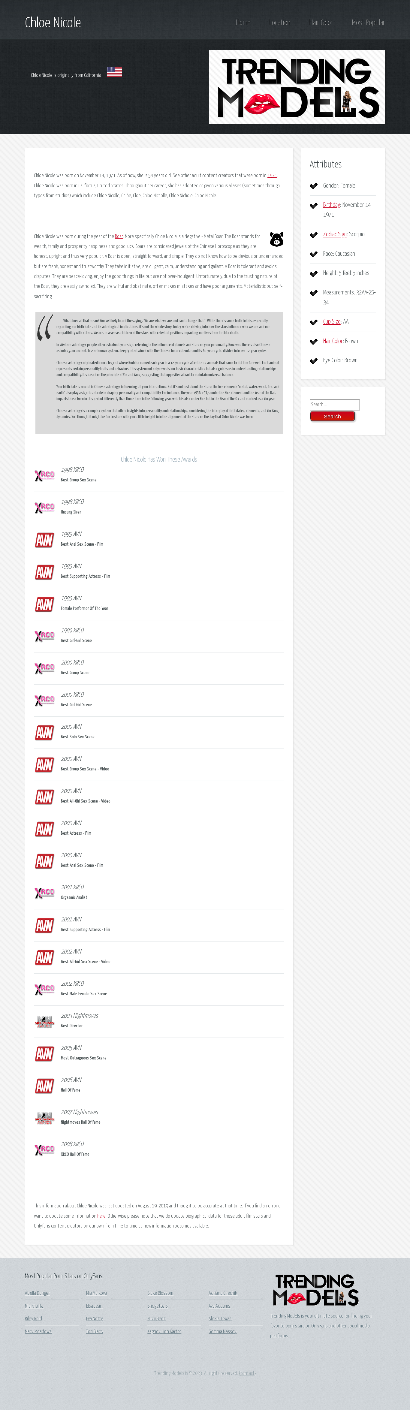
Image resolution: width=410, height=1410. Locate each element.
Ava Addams (219, 1306)
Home (243, 22)
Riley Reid (33, 1318)
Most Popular (368, 22)
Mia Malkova (96, 1293)
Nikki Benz (156, 1318)
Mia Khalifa (34, 1306)
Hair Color (321, 22)
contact (247, 1373)
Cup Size (332, 322)
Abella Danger (37, 1293)
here (101, 1216)
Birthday (331, 205)
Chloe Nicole (53, 23)
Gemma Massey (223, 1331)
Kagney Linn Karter (164, 1331)
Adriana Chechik (223, 1293)
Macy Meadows (38, 1331)
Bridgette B (157, 1306)
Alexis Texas (220, 1318)
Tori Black (94, 1331)
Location (279, 22)
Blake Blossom (160, 1293)
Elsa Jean (94, 1306)
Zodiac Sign (335, 234)
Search (332, 417)
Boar (119, 236)
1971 (272, 175)
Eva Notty (94, 1318)
